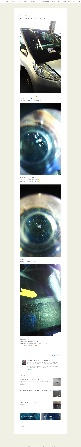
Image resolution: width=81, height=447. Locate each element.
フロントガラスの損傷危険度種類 (43, 1)
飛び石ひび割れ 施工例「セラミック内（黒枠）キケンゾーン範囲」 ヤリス (35, 390)
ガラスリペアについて (23, 1)
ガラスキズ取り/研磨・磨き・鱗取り (69, 1)
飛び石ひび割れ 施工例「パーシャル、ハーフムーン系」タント (32, 379)
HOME (7, 1)
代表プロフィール (14, 1)
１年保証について (32, 1)
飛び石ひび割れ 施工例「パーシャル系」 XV (29, 402)
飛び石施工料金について (56, 1)
